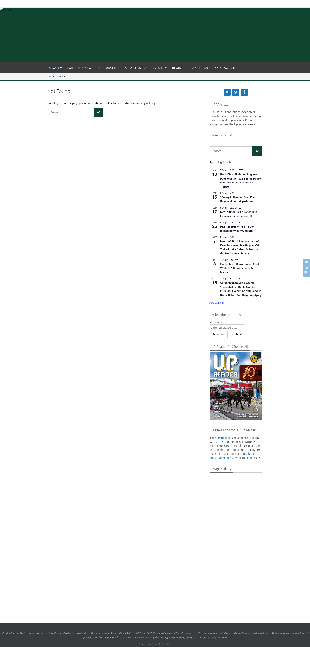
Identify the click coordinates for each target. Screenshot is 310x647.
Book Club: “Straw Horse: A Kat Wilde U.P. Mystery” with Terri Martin (239, 268)
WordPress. (166, 644)
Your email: (217, 322)
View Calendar (217, 302)
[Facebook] (306, 272)
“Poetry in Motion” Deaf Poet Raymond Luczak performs (238, 199)
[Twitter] (306, 267)
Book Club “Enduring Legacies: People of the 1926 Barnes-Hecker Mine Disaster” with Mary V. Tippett (241, 180)
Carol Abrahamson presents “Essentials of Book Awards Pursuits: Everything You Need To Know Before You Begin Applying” (241, 289)
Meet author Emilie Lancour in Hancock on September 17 (238, 214)
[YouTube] (306, 262)
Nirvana (154, 644)
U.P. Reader (222, 438)
